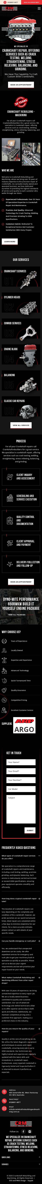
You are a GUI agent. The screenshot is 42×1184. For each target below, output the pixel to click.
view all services (21, 425)
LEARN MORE (9, 241)
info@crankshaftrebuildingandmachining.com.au (24, 1110)
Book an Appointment (31, 2)
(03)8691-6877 (15, 1102)
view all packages (16, 615)
